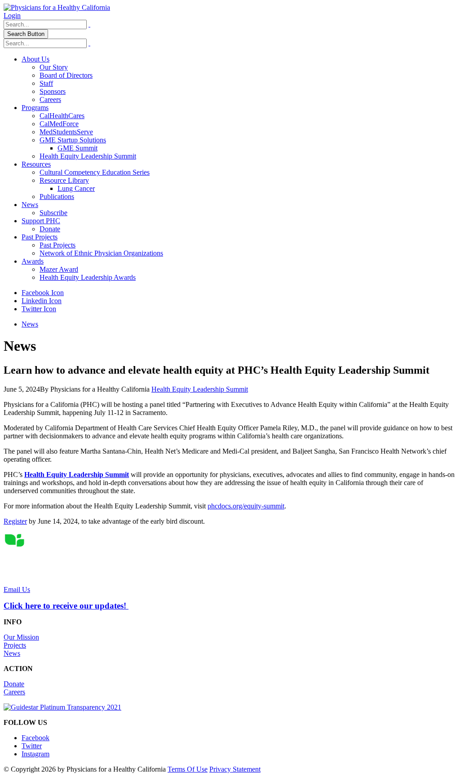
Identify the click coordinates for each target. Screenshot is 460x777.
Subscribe (53, 212)
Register (15, 521)
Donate (50, 229)
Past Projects (40, 237)
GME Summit (77, 148)
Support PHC (41, 221)
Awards (33, 261)
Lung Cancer (76, 188)
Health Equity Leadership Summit (88, 156)
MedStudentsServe (66, 132)
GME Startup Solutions (73, 140)
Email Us (17, 589)
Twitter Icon (39, 309)
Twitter (32, 746)
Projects (15, 645)
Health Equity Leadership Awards (88, 277)
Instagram (35, 754)
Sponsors (53, 91)
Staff (46, 83)
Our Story (54, 67)
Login (12, 15)
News (30, 204)
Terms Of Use (188, 769)
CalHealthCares (62, 115)
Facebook (35, 738)
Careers (50, 99)
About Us (35, 59)
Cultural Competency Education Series (95, 172)
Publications (57, 196)
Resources (36, 164)
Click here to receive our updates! (66, 605)
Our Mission (21, 637)
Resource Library (64, 180)
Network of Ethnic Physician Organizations (101, 253)
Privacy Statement (235, 769)
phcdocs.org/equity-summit (246, 506)
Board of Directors (66, 75)
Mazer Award (59, 269)
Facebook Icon (43, 292)
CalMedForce (59, 124)
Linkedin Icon (42, 301)
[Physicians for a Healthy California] (57, 7)
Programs (35, 107)
